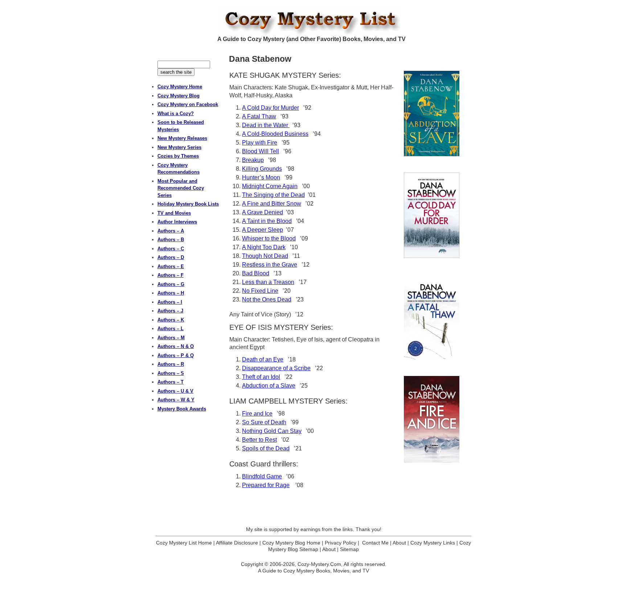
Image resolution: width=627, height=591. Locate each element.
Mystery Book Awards (181, 409)
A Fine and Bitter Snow (271, 204)
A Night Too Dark (264, 247)
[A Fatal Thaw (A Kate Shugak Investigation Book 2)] (431, 317)
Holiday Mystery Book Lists (188, 204)
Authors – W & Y (175, 399)
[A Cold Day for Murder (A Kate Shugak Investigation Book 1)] (431, 215)
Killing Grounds (262, 169)
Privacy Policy (340, 543)
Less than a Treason (268, 282)
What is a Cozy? (175, 113)
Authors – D (170, 257)
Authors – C (170, 248)
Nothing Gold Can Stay (272, 431)
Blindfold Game (262, 476)
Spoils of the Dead (266, 448)
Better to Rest (259, 440)
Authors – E (170, 266)
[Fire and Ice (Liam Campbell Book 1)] (431, 419)
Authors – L (170, 328)
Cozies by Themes (178, 156)
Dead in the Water (266, 125)
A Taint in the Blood (267, 221)
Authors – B (170, 239)
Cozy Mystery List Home (184, 543)
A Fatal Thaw (259, 116)
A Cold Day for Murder (270, 108)
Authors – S (170, 373)
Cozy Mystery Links (432, 543)
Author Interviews (177, 221)
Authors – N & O (175, 346)
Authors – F (170, 275)
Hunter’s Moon (261, 177)
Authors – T (170, 382)
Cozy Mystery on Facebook (187, 104)
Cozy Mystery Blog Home (291, 543)
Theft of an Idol (261, 377)
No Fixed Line (260, 291)
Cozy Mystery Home (179, 86)
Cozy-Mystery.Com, (320, 564)
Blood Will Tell (260, 151)
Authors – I (169, 302)
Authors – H (170, 293)
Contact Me (375, 543)
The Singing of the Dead (273, 195)
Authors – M (171, 337)
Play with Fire (259, 142)
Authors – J (170, 310)
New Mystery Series (179, 147)
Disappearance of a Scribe (276, 368)
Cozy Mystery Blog (178, 95)
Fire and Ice (257, 413)
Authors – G (170, 284)
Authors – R (170, 364)
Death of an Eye (262, 359)
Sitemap (349, 549)
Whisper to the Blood (269, 238)
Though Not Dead (265, 256)
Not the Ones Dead (266, 299)
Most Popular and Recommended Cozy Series (180, 188)
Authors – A (170, 231)
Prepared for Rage (266, 485)
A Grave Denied (262, 212)
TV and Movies (174, 213)
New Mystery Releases (182, 138)
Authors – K (170, 320)
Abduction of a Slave (268, 385)
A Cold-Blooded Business (275, 134)
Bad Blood (255, 273)
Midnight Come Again (270, 186)
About (399, 543)
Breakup (253, 160)
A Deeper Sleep (262, 230)
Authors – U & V (175, 391)
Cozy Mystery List (313, 20)
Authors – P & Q (175, 355)
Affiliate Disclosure (237, 543)
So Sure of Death (264, 422)
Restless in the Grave (269, 265)
